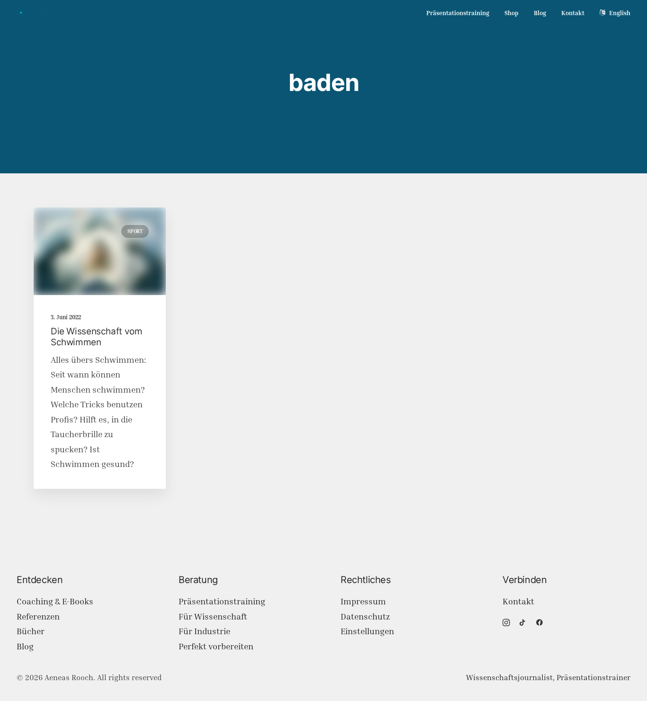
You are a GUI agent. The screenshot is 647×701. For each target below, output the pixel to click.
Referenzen (38, 616)
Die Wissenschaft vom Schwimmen (96, 337)
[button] (100, 251)
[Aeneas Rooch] (50, 13)
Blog (540, 13)
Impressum (363, 601)
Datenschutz (365, 616)
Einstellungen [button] (367, 631)
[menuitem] (461, 13)
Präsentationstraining (457, 13)
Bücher (31, 631)
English (619, 13)
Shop (511, 13)
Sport (135, 231)
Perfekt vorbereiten (216, 646)
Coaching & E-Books (55, 601)
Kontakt (572, 13)
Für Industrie (204, 631)
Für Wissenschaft (213, 616)
